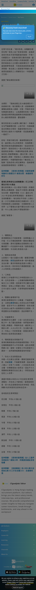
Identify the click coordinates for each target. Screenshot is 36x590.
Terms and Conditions (26, 582)
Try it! (29, 37)
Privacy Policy (11, 582)
